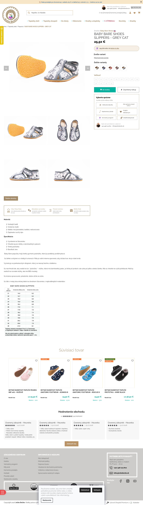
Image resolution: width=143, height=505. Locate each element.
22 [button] (101, 79)
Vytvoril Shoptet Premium (118, 503)
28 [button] (132, 79)
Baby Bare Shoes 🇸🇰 (108, 31)
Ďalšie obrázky (10, 198)
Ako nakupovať (43, 458)
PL (137, 7)
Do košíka (106, 90)
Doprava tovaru (43, 464)
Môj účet (7, 467)
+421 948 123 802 (112, 8)
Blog (124, 13)
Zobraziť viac (71, 444)
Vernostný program (11, 464)
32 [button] (106, 83)
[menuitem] (33, 21)
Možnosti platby (44, 461)
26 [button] (122, 79)
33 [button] (111, 83)
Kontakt (106, 13)
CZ (134, 7)
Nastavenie (47, 500)
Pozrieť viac (12, 397)
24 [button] (111, 79)
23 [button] (106, 79)
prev (5, 379)
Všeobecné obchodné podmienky (50, 467)
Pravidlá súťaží (9, 476)
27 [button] (127, 79)
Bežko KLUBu (115, 48)
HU (140, 7)
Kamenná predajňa (116, 13)
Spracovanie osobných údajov (49, 473)
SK (132, 7)
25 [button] (116, 79)
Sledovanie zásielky (11, 479)
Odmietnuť (85, 490)
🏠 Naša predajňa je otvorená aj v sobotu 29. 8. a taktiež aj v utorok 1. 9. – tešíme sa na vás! (70, 2)
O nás (101, 13)
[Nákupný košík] (139, 12)
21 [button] (96, 79)
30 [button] (96, 83)
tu (68, 495)
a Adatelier (134, 503)
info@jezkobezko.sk (124, 8)
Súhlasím (97, 490)
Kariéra (6, 461)
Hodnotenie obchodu (71, 411)
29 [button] (137, 79)
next (137, 379)
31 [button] (101, 83)
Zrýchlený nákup (129, 90)
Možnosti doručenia (101, 58)
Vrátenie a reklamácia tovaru (48, 470)
